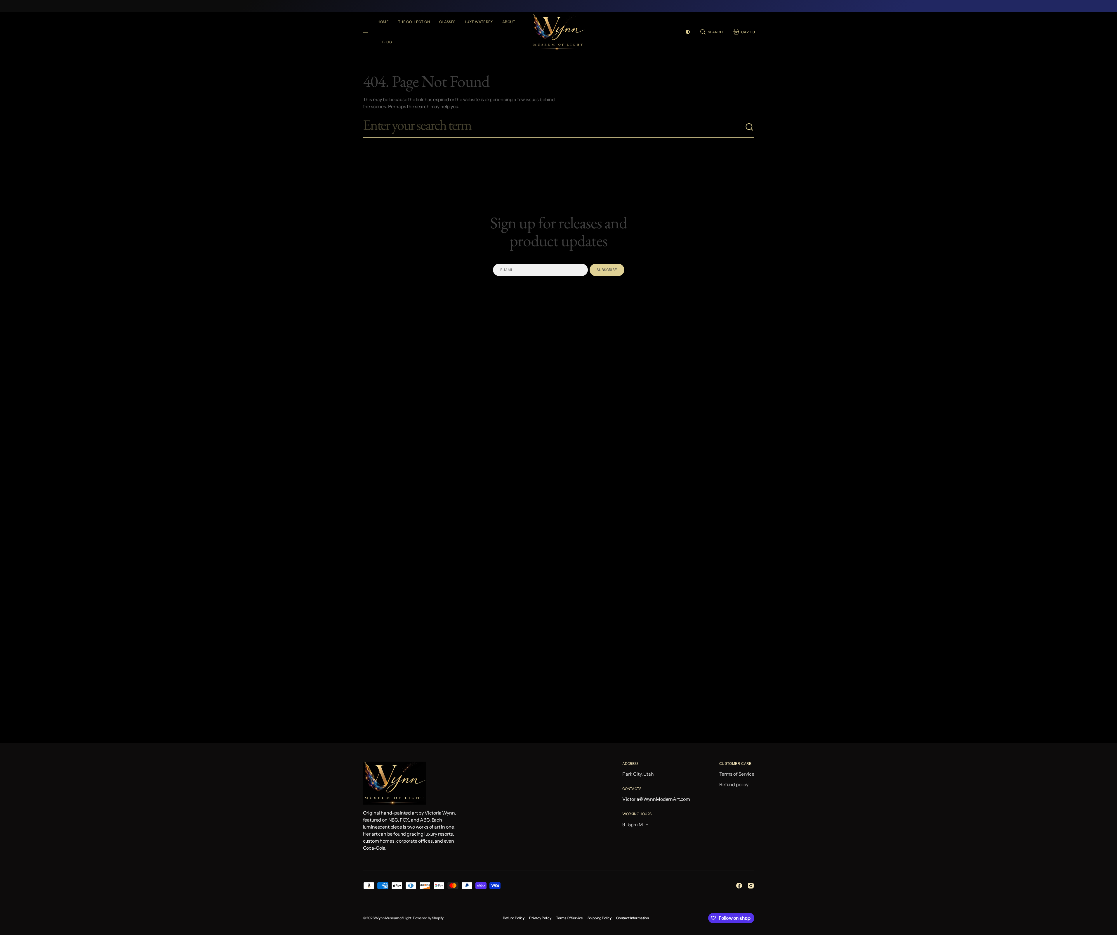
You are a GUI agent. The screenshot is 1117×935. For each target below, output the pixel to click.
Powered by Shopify (428, 918)
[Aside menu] (366, 31)
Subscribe (607, 270)
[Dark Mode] (687, 31)
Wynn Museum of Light (393, 918)
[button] (711, 32)
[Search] (749, 127)
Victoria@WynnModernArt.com (656, 799)
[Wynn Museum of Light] (558, 32)
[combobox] (554, 127)
